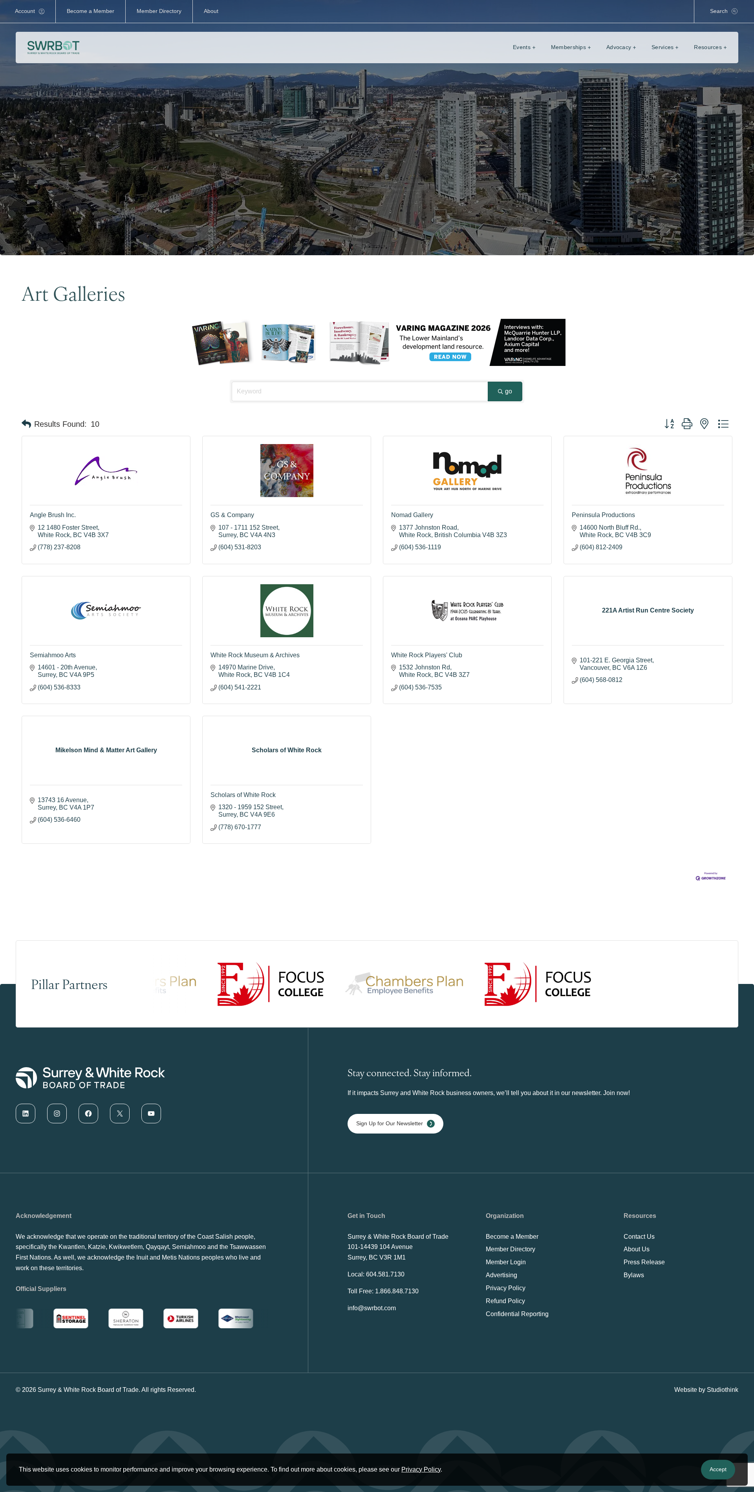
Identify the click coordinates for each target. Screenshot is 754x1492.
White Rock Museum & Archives (255, 655)
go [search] (508, 391)
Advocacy (618, 47)
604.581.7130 (385, 1274)
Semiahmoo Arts (53, 655)
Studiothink (722, 1389)
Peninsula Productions (603, 515)
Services (662, 47)
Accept (718, 1469)
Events (522, 47)
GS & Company (232, 515)
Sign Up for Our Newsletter (389, 1123)
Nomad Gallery (412, 515)
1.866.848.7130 (397, 1291)
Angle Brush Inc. (53, 515)
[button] (26, 424)
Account (25, 11)
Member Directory (159, 11)
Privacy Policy (421, 1469)
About (211, 11)
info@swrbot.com (372, 1308)
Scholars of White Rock (243, 795)
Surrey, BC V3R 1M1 (377, 1257)
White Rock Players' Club (426, 655)
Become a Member (90, 11)
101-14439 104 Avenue (380, 1246)
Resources (708, 47)
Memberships (568, 47)
